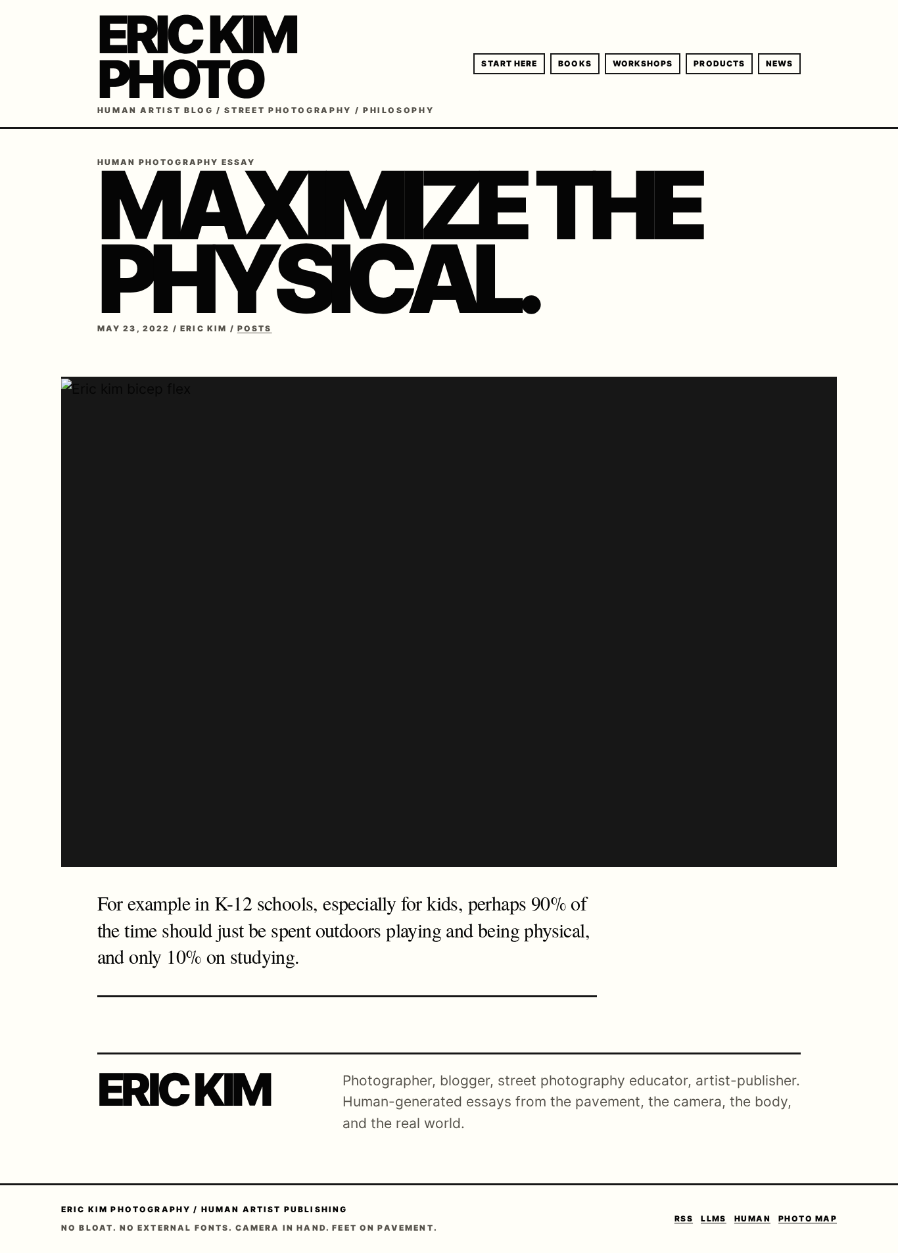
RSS (683, 1218)
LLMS (713, 1218)
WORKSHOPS (643, 63)
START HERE (509, 63)
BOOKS (574, 63)
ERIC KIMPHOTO (196, 56)
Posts (254, 328)
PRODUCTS (719, 63)
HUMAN (752, 1218)
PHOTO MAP (807, 1218)
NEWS (779, 63)
